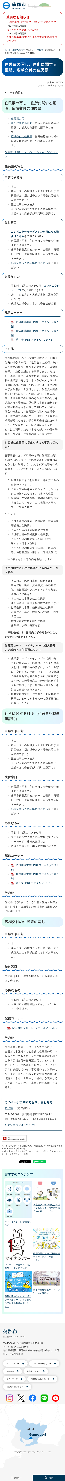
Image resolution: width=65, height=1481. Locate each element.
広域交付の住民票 (21, 136)
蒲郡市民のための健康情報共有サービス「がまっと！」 (46, 1256)
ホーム (7, 50)
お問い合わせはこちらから (21, 1124)
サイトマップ (12, 1379)
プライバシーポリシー (41, 1363)
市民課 (40, 50)
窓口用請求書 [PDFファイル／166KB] (35, 1028)
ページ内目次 (15, 92)
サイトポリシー (13, 1363)
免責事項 (10, 1371)
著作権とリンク (33, 1371)
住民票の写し (19, 118)
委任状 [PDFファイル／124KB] (34, 339)
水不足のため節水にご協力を (22, 30)
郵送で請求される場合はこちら (29, 263)
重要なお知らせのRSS (43, 22)
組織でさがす (18, 50)
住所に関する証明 (21, 123)
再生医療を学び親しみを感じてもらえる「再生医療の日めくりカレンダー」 (46, 1208)
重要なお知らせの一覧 (18, 22)
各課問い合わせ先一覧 (39, 1379)
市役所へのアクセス (14, 1387)
